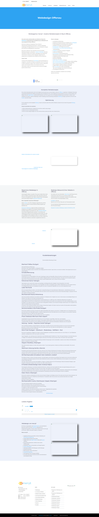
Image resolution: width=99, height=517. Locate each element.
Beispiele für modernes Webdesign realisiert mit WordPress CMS (63, 207)
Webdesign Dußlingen (56, 500)
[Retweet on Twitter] (28, 411)
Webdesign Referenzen (62, 5)
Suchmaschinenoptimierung (60, 61)
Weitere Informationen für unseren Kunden (30, 154)
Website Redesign (39, 499)
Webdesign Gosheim (56, 503)
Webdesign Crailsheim (56, 498)
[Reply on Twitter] (26, 411)
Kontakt (73, 5)
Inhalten (25, 202)
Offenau (61, 92)
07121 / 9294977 (26, 494)
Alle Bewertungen (49, 393)
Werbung (37, 102)
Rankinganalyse (56, 46)
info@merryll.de (23, 497)
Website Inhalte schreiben (40, 493)
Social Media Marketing (40, 497)
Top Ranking (36, 60)
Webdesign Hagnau (55, 505)
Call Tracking (56, 66)
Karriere (69, 5)
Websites (44, 230)
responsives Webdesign (37, 198)
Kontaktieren (53, 200)
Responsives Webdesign (26, 207)
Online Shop (67, 194)
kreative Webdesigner (28, 446)
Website (33, 243)
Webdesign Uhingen (55, 507)
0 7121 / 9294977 (26, 1)
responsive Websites (42, 210)
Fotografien (55, 50)
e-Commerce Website (40, 491)
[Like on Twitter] (30, 411)
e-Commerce (50, 5)
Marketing (60, 96)
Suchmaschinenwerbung (59, 62)
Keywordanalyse (56, 53)
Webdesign (44, 5)
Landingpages (56, 5)
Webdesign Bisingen (56, 496)
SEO (54, 61)
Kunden (23, 97)
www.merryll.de (23, 498)
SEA (54, 62)
